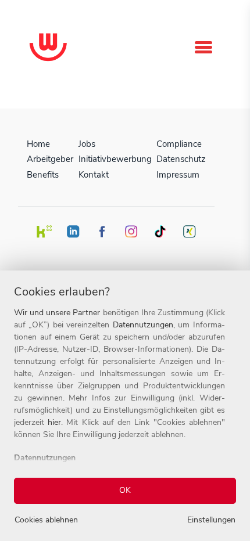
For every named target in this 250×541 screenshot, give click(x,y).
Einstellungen (211, 519)
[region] (125, 405)
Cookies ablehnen (46, 519)
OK (125, 490)
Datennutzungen (143, 324)
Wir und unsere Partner (57, 312)
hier (54, 422)
